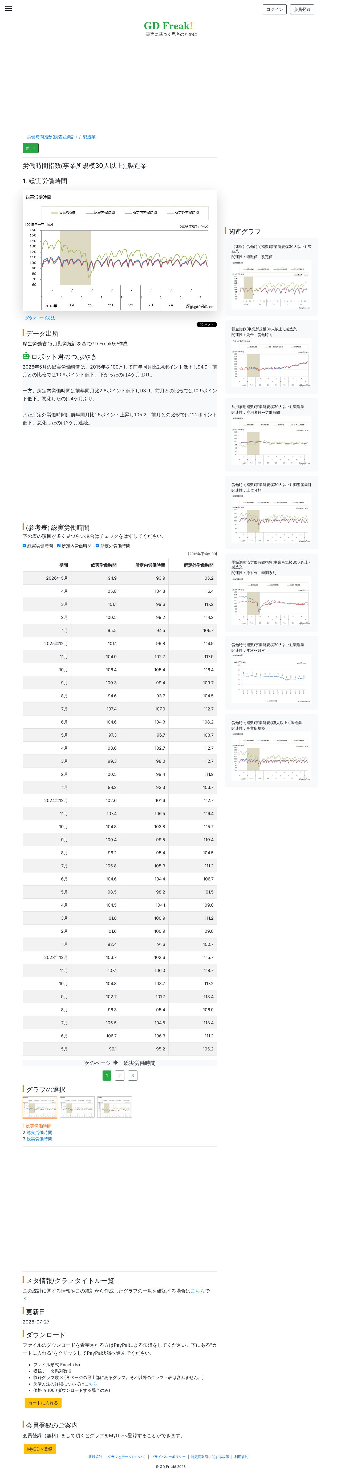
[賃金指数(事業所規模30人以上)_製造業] (271, 362)
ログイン (274, 9)
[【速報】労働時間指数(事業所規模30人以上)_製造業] (271, 284)
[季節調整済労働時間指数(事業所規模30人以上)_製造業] (271, 600)
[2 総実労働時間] (77, 1106)
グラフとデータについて (127, 1457)
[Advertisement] (170, 80)
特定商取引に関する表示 (210, 1457)
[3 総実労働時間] (114, 1106)
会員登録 (302, 9)
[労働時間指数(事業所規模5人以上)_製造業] (271, 755)
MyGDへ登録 (39, 1449)
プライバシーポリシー (168, 1457)
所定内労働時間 (77, 545)
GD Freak (168, 25)
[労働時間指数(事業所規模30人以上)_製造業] (271, 678)
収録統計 (95, 1457)
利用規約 (241, 1457)
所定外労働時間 (116, 545)
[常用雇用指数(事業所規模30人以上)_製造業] (271, 440)
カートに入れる (43, 1402)
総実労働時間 (41, 545)
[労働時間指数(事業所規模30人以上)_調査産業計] (271, 517)
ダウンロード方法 (40, 317)
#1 (29, 148)
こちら (197, 1291)
